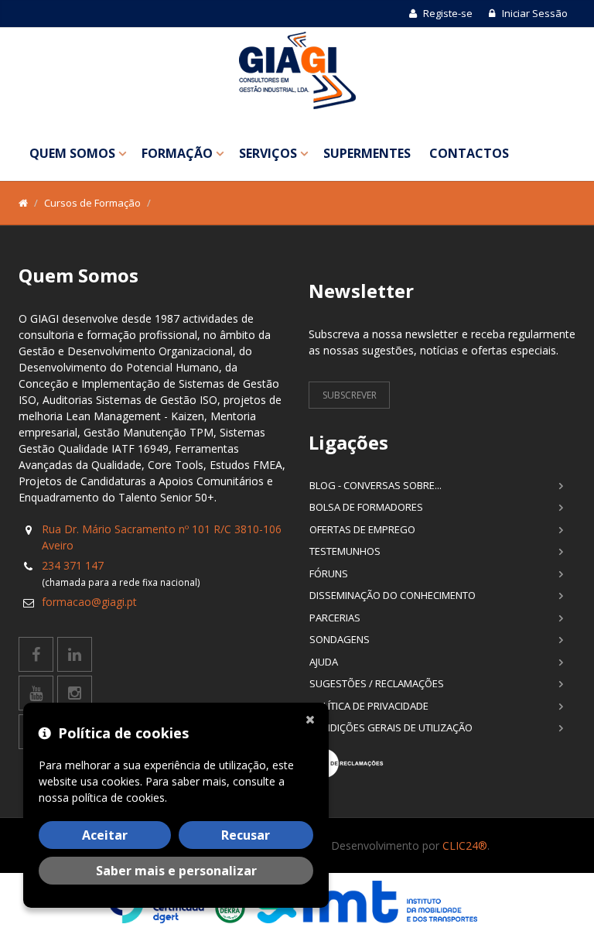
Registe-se (447, 13)
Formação (177, 153)
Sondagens (339, 639)
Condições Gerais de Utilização (391, 727)
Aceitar (105, 835)
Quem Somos (72, 153)
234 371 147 (73, 565)
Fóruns (328, 573)
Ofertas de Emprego (362, 529)
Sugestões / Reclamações (376, 683)
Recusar (245, 835)
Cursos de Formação (92, 203)
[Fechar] (313, 718)
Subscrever (350, 395)
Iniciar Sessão (534, 13)
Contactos (469, 153)
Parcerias (334, 618)
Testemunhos (345, 551)
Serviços (268, 153)
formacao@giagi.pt (89, 601)
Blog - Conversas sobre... (375, 485)
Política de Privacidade (368, 706)
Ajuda (323, 662)
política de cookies (118, 797)
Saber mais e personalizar (176, 870)
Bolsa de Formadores (366, 507)
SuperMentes (367, 153)
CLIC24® (464, 845)
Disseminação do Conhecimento (392, 595)
